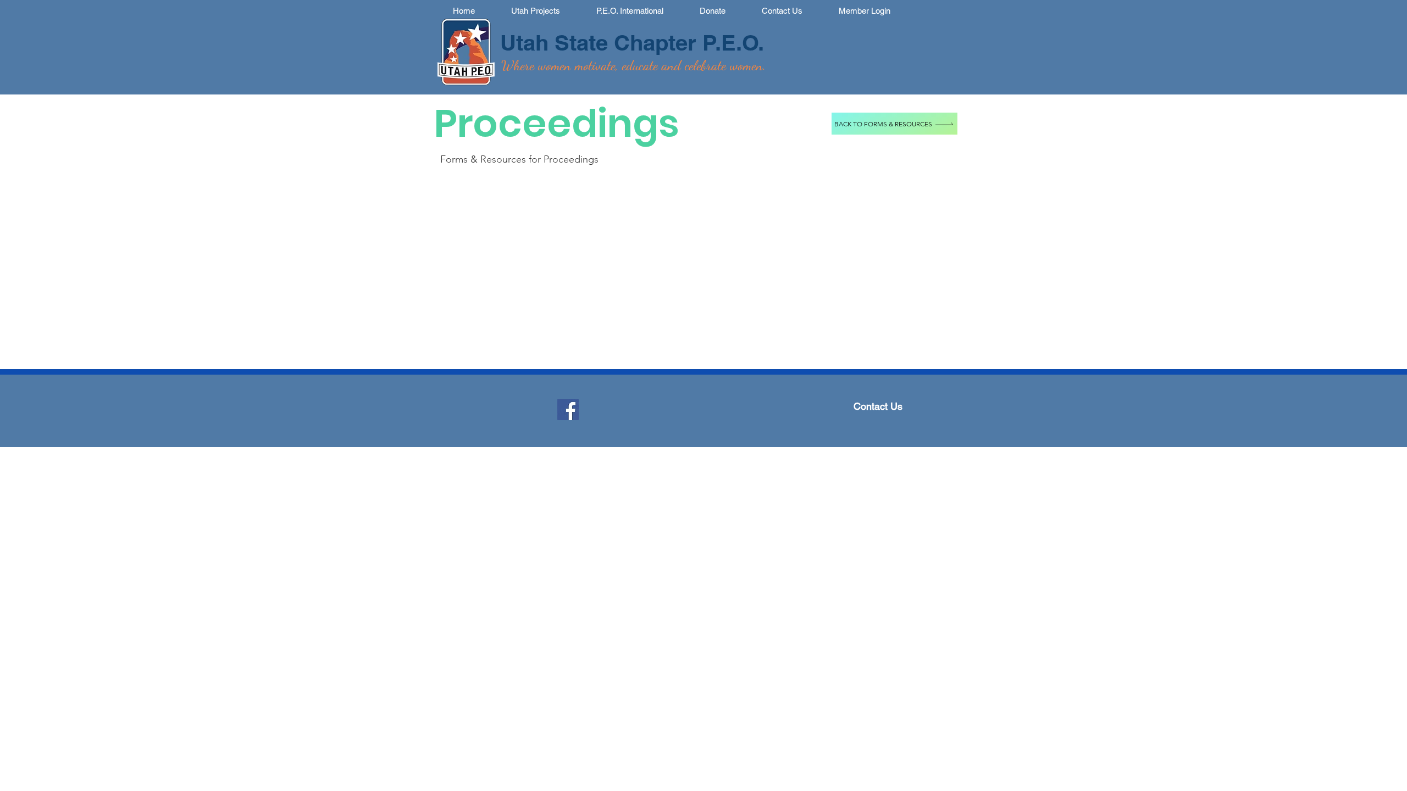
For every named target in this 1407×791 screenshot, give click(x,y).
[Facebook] (568, 409)
